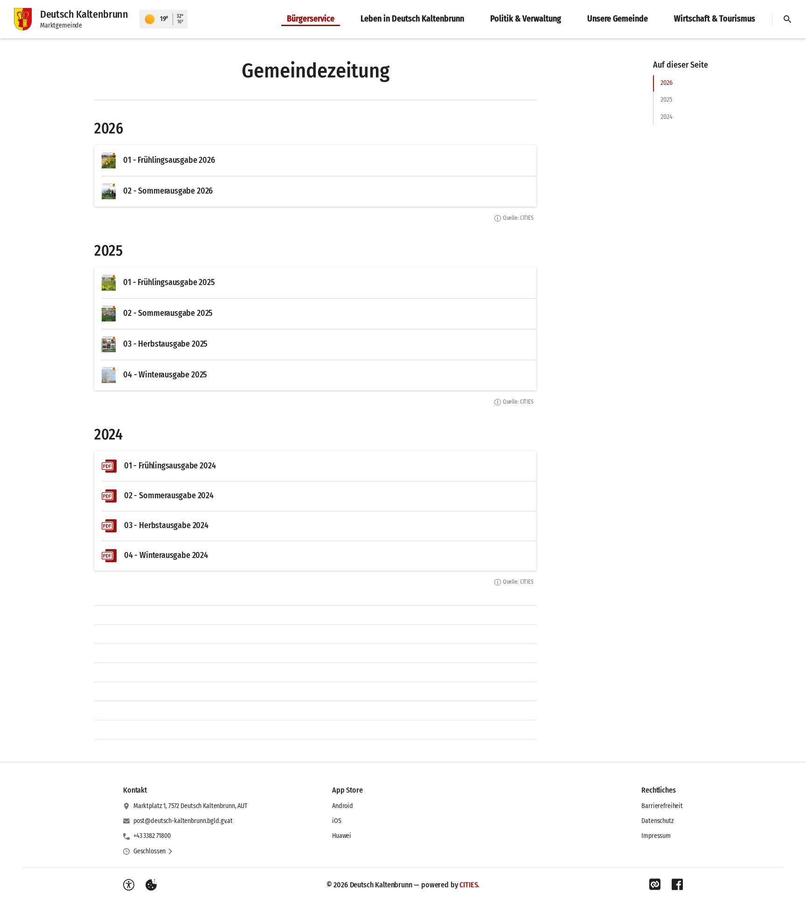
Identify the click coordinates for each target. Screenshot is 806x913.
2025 (666, 100)
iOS (336, 821)
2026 (666, 83)
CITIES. (469, 884)
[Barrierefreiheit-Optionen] (128, 885)
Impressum (656, 836)
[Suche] (787, 19)
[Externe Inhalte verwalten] (151, 885)
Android (342, 806)
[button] (153, 851)
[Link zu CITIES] (654, 884)
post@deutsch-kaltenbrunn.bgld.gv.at (183, 821)
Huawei (341, 836)
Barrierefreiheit (662, 806)
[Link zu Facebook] (677, 884)
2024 (666, 117)
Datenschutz (657, 821)
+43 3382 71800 (152, 836)
